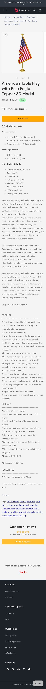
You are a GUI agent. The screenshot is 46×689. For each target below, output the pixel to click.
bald (38, 501)
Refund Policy (10, 653)
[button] (5, 10)
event (16, 505)
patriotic (26, 512)
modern (5, 512)
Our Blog (9, 597)
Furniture (31, 17)
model (36, 508)
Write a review (22, 541)
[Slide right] (28, 78)
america (23, 501)
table (10, 515)
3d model (14, 501)
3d (8, 501)
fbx (26, 505)
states (4, 515)
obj (10, 512)
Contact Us (9, 613)
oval (20, 512)
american (31, 501)
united (15, 515)
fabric (21, 505)
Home (7, 17)
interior (25, 508)
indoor (18, 508)
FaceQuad (29, 684)
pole (33, 512)
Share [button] (6, 495)
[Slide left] (17, 78)
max (31, 508)
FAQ (7, 619)
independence (8, 508)
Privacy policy (11, 635)
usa (20, 515)
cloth (4, 505)
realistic (39, 512)
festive (31, 505)
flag (36, 505)
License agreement (12, 641)
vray (24, 515)
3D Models (18, 17)
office (15, 512)
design (10, 505)
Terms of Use (10, 647)
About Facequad (12, 591)
